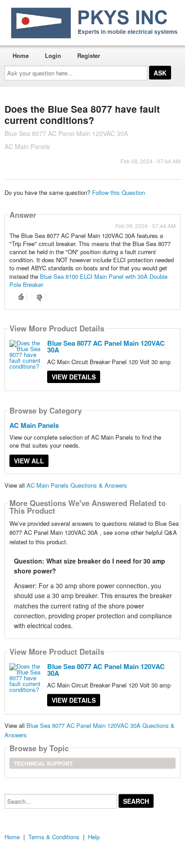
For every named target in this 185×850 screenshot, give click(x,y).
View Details (74, 376)
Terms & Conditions (53, 836)
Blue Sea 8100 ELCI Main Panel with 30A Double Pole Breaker (88, 280)
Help (94, 836)
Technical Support (43, 763)
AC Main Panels (34, 425)
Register (88, 55)
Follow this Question (118, 192)
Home (21, 55)
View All (29, 460)
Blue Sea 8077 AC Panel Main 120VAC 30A (106, 346)
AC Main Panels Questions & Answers (76, 485)
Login (53, 55)
